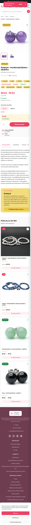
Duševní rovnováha (6, 84)
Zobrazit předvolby (15, 522)
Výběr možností (16, 357)
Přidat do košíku (19, 124)
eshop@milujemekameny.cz (16, 1)
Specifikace (16, 144)
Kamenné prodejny (15, 444)
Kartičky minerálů (15, 463)
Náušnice (12, 16)
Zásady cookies (15, 493)
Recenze (25, 144)
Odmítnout (15, 517)
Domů (2, 16)
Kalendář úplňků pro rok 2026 (15, 460)
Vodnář (26, 81)
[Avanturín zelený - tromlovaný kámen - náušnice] (15, 332)
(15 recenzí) (14, 75)
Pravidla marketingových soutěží (15, 499)
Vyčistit (2, 111)
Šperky (7, 16)
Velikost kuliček (6, 105)
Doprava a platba (15, 482)
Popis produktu (6, 144)
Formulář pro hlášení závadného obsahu (15, 496)
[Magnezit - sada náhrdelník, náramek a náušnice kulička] (15, 241)
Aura (3, 87)
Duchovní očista (10, 87)
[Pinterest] (17, 436)
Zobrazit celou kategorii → (8, 223)
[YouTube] (21, 436)
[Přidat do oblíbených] (27, 25)
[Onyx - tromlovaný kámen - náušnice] (15, 376)
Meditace (19, 87)
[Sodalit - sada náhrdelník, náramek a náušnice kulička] (15, 287)
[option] (4, 108)
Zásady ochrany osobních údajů (15, 490)
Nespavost (23, 84)
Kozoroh (4, 81)
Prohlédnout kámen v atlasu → (16, 209)
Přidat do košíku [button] (16, 268)
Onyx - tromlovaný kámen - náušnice (11, 393)
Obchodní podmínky (15, 485)
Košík (15, 479)
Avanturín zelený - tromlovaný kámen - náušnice (14, 349)
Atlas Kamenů (15, 457)
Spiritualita (26, 87)
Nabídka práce (15, 447)
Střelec (19, 81)
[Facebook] (9, 436)
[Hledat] (28, 11)
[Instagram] (13, 436)
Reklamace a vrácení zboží (15, 487)
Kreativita (15, 84)
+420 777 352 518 (16, 428)
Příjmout (15, 513)
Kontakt (15, 450)
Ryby (12, 81)
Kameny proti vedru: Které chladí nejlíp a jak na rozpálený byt (15, 467)
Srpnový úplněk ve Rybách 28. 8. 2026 (15, 471)
